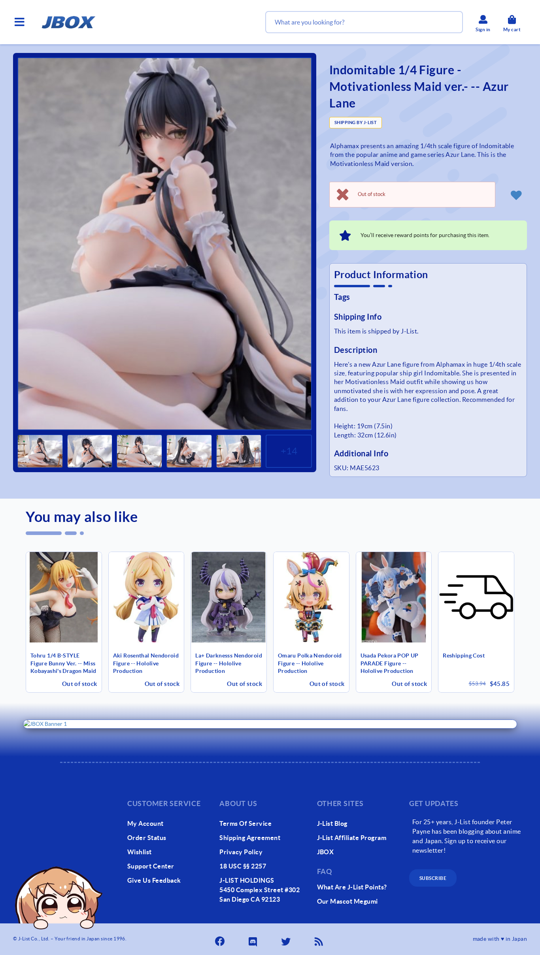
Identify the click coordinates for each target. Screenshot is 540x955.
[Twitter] (286, 939)
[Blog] (319, 939)
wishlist (139, 851)
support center (150, 866)
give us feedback (154, 880)
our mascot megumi (347, 901)
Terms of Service (245, 823)
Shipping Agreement (249, 837)
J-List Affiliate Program (352, 837)
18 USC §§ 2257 (242, 866)
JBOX (325, 851)
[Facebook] (220, 939)
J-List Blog (332, 823)
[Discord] (253, 939)
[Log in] (515, 194)
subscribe (432, 878)
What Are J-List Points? (352, 887)
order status (146, 837)
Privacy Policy (240, 851)
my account (145, 823)
